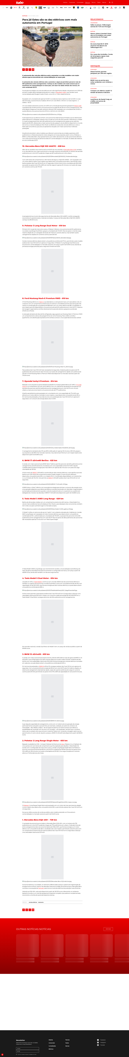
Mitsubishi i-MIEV (61, 92)
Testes (98, 2)
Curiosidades (80, 2)
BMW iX (41, 398)
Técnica (93, 2)
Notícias (24, 16)
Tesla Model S (38, 358)
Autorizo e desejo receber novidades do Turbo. (27, 1054)
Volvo (62, 432)
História (65, 2)
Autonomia (40, 500)
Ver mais (108, 527)
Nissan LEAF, (78, 105)
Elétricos (87, 2)
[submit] (37, 1051)
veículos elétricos (33, 500)
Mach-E (41, 212)
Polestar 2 (26, 448)
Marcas (104, 2)
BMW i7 (35, 294)
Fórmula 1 (41, 486)
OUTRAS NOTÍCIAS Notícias (33, 527)
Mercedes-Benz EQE (70, 149)
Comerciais (72, 2)
